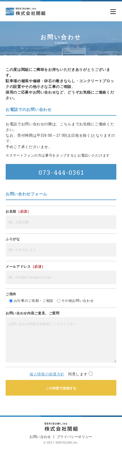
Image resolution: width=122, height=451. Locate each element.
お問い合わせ (40, 437)
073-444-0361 (62, 172)
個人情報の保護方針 (47, 374)
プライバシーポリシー (75, 437)
